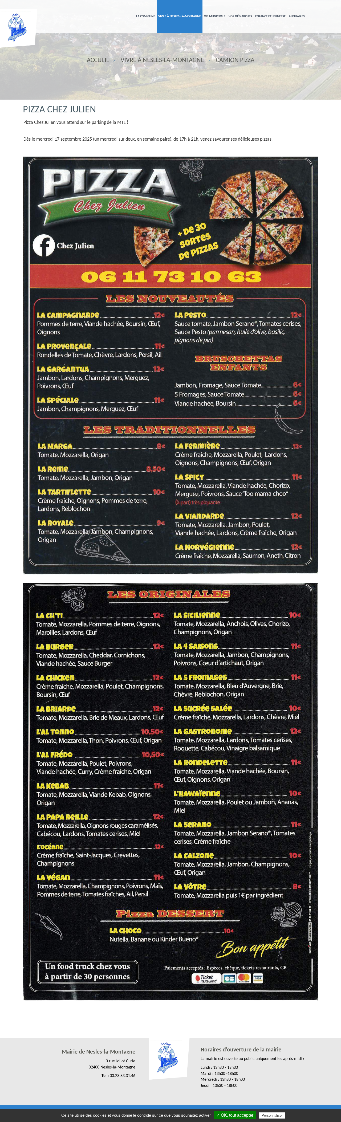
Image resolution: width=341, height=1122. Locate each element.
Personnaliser (272, 1115)
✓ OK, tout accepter (234, 1115)
